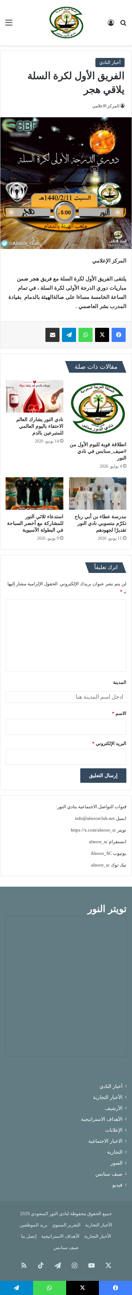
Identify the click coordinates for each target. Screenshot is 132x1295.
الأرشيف (113, 1108)
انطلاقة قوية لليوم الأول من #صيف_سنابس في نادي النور (98, 451)
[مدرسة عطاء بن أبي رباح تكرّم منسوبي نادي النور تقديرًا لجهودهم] (98, 493)
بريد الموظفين (34, 1225)
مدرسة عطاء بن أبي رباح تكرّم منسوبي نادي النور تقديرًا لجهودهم (100, 523)
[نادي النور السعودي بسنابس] (66, 22)
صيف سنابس (108, 1174)
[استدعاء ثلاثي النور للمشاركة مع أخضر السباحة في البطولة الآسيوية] (34, 493)
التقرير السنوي (66, 1225)
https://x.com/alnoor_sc (93, 830)
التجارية (114, 1152)
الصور (116, 1163)
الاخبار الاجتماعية (105, 1141)
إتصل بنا (29, 1236)
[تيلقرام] (69, 335)
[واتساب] (85, 335)
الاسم (119, 713)
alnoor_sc (98, 841)
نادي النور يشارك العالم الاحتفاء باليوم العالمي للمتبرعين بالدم (39, 426)
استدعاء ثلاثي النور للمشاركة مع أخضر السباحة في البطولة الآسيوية (35, 523)
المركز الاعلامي (105, 106)
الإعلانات (113, 1130)
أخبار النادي (110, 62)
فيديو (117, 1185)
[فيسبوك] (119, 335)
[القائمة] (8, 25)
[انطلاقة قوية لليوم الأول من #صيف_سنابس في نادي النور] (98, 409)
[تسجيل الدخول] (110, 25)
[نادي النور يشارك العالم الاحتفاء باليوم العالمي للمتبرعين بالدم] (34, 396)
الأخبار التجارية (107, 1097)
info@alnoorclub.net (95, 818)
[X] (102, 335)
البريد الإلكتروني (109, 743)
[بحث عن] (123, 25)
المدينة (119, 682)
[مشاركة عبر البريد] (52, 335)
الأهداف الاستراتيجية (101, 1119)
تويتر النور (107, 909)
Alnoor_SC (101, 853)
